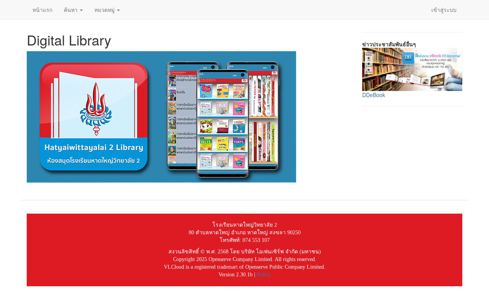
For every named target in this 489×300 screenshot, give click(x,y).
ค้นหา (71, 9)
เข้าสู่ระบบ (444, 9)
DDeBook (373, 95)
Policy (263, 274)
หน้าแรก (42, 9)
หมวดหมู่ (105, 9)
